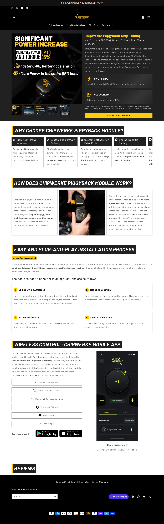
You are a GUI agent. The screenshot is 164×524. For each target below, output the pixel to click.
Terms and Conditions (65, 482)
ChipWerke (85, 518)
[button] (14, 17)
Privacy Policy (83, 482)
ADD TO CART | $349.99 (118, 115)
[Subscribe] (55, 496)
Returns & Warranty (99, 482)
